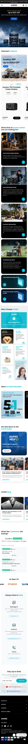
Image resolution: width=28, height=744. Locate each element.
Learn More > (6, 479)
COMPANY (3, 708)
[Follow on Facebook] (2, 726)
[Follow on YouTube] (5, 726)
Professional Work (5, 240)
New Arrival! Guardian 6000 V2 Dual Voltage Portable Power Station (14, 1)
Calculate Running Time (7, 275)
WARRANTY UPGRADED (6, 391)
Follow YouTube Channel (15, 687)
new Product (4, 55)
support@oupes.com (13, 638)
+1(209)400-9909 (13, 658)
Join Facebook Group (14, 691)
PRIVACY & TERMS (5, 711)
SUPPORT (3, 704)
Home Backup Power (6, 167)
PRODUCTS (4, 700)
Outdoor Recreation (6, 204)
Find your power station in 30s (8, 290)
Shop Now (14, 18)
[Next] (26, 1)
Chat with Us (13, 616)
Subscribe (21, 680)
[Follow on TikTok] (8, 726)
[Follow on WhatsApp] (11, 726)
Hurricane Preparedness (7, 133)
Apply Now (7, 451)
